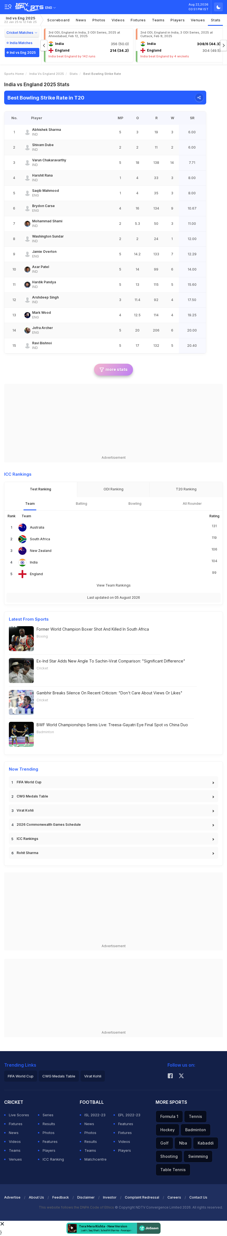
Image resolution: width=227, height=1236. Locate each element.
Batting (81, 503)
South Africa (40, 539)
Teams (14, 1150)
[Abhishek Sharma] (27, 132)
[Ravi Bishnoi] (27, 346)
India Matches (21, 43)
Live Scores (19, 1115)
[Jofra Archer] (27, 330)
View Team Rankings (114, 585)
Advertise (12, 1197)
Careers (174, 1197)
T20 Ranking (186, 489)
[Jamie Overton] (27, 254)
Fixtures (138, 20)
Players (49, 1150)
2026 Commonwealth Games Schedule (49, 824)
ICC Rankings (27, 839)
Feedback (60, 1197)
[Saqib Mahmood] (27, 193)
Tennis (195, 1116)
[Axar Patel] (27, 269)
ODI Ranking (113, 489)
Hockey (167, 1129)
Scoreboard (58, 20)
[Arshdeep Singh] (27, 300)
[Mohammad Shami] (27, 224)
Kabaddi (206, 1143)
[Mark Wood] (27, 315)
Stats (216, 20)
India (34, 562)
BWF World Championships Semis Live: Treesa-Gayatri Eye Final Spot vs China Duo (112, 724)
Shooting (169, 1156)
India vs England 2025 (46, 74)
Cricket (42, 668)
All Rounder (192, 503)
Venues (198, 20)
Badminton (45, 732)
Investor (110, 1197)
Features (50, 1141)
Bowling (134, 503)
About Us (36, 1197)
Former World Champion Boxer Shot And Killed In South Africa (93, 629)
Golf (164, 1143)
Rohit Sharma (27, 853)
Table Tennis (173, 1169)
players (178, 20)
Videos (118, 20)
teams (158, 20)
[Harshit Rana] (27, 178)
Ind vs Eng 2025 (20, 20)
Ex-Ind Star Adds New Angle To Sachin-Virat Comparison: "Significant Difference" (111, 661)
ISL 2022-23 (94, 1115)
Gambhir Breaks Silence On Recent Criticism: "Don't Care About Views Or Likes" (109, 692)
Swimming (198, 1156)
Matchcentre (95, 1159)
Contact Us (198, 1197)
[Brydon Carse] (27, 208)
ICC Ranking (53, 1159)
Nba (183, 1143)
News (81, 20)
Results (49, 1124)
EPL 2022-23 (129, 1115)
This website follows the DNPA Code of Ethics (77, 1207)
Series (48, 1115)
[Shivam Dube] (27, 147)
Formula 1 (169, 1116)
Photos (98, 20)
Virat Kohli (25, 810)
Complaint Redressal (142, 1197)
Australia (37, 527)
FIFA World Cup (29, 782)
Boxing (42, 636)
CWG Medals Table (32, 796)
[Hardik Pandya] (27, 285)
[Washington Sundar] (27, 239)
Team (30, 503)
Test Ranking (40, 489)
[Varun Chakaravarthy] (27, 163)
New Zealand (40, 551)
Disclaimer (86, 1197)
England (36, 574)
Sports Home (14, 74)
